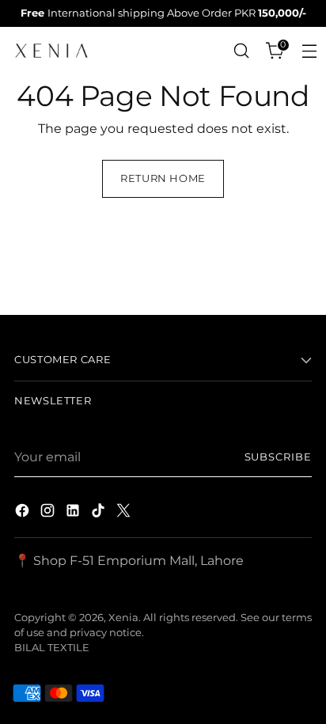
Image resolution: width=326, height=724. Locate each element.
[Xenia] (51, 50)
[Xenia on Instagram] (49, 512)
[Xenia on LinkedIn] (74, 512)
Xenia (123, 618)
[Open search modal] (242, 51)
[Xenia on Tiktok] (99, 512)
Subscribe (278, 457)
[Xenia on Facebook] (23, 512)
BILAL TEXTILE (51, 648)
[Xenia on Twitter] (125, 512)
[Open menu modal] (310, 51)
